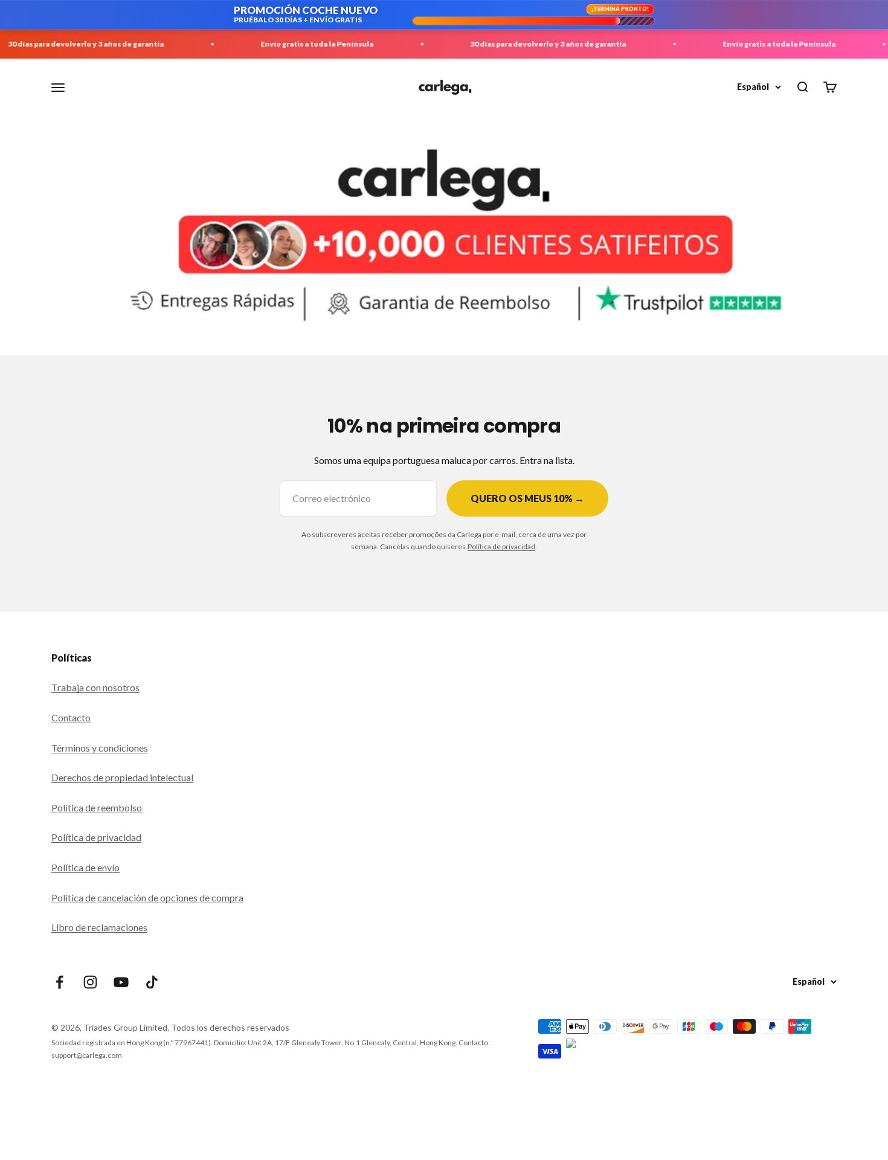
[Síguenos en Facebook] (59, 982)
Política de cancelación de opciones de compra (147, 897)
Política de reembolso (96, 807)
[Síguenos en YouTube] (121, 982)
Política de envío (85, 867)
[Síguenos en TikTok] (152, 982)
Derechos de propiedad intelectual (122, 777)
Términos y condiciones (99, 747)
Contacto (71, 717)
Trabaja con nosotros (95, 687)
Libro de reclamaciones (99, 927)
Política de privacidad (501, 546)
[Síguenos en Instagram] (90, 982)
